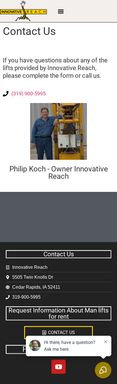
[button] (61, 11)
